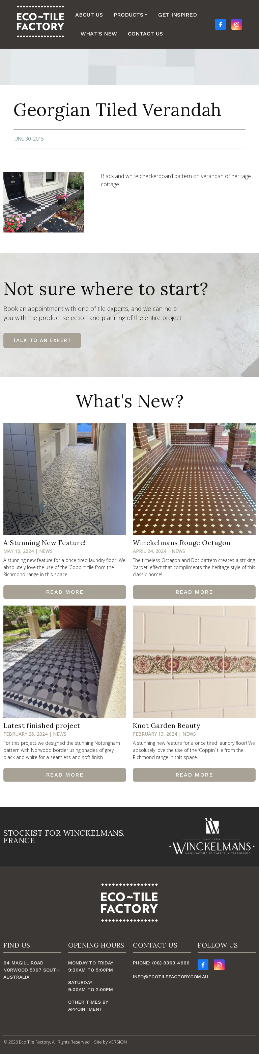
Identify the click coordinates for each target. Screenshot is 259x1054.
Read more (65, 592)
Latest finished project (41, 725)
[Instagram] (219, 964)
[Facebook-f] (203, 964)
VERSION (118, 1042)
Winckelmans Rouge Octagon (182, 542)
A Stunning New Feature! (44, 542)
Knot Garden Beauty (166, 725)
